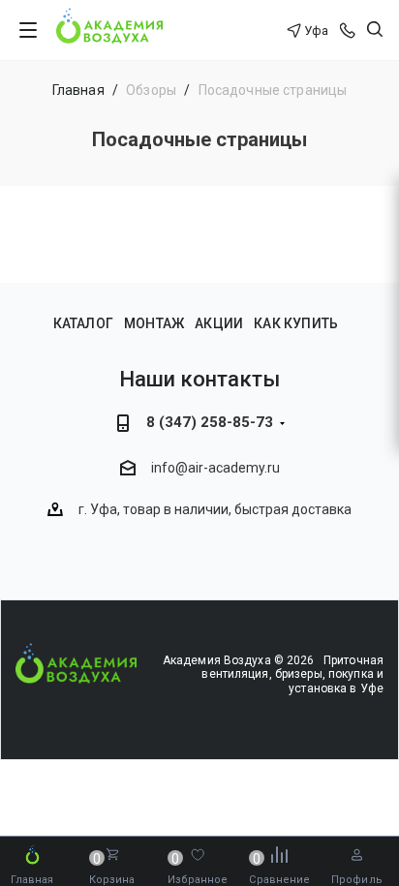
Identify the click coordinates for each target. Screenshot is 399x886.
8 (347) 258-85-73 (209, 422)
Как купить (296, 323)
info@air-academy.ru (215, 468)
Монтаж (154, 323)
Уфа (316, 30)
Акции (219, 323)
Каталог (83, 323)
